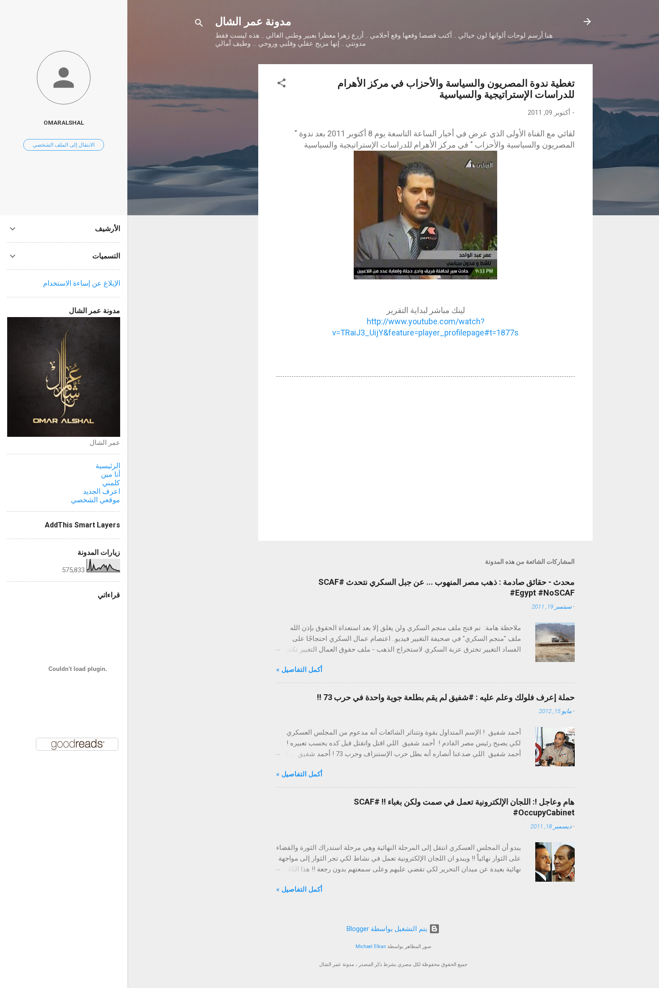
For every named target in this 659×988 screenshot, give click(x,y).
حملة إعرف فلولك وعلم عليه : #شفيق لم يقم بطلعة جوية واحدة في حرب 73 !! (446, 697)
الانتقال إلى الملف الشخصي (64, 145)
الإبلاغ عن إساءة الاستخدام (81, 283)
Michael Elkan (371, 946)
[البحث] (199, 24)
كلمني (111, 483)
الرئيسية (107, 465)
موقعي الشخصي (95, 500)
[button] (281, 84)
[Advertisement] (222, 198)
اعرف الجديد (101, 491)
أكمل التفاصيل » (299, 670)
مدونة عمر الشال (253, 21)
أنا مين (110, 474)
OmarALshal (63, 122)
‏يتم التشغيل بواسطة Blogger (388, 929)
